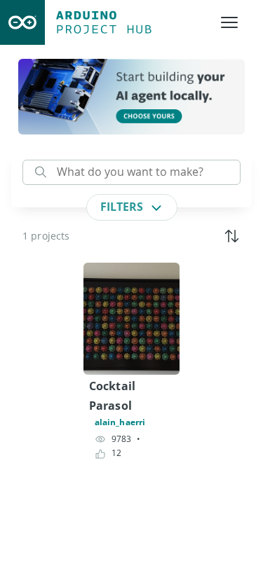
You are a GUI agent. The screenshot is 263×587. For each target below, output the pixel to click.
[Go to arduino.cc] (22, 22)
